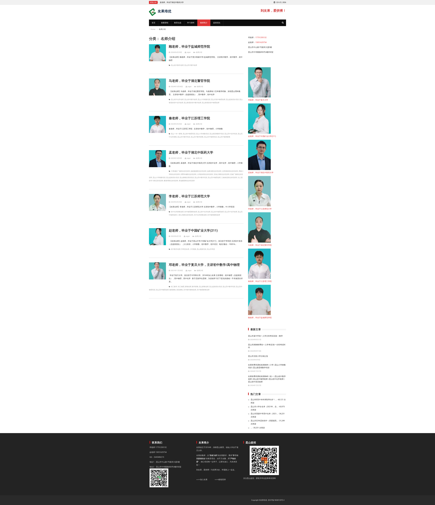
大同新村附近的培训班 (205, 174)
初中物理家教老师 (190, 212)
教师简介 (203, 23)
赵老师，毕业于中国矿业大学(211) (193, 230)
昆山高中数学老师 (190, 65)
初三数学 (174, 286)
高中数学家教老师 (189, 290)
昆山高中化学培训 (230, 134)
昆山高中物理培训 (210, 137)
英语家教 (179, 290)
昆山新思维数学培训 (216, 134)
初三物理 (181, 286)
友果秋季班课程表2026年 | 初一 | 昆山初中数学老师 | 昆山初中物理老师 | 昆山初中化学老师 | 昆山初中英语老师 (267, 379)
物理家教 (172, 290)
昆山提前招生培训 (232, 99)
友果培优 (164, 10)
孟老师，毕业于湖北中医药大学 (191, 152)
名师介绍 (199, 52)
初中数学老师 (175, 249)
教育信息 (177, 23)
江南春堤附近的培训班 (229, 177)
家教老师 (188, 286)
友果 (198, 447)
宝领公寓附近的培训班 (222, 174)
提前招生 (216, 23)
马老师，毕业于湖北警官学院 (189, 81)
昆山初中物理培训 (189, 134)
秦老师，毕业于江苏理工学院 (189, 118)
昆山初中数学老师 (177, 65)
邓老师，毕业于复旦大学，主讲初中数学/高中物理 (204, 265)
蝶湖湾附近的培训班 (171, 181)
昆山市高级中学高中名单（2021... (264, 414)
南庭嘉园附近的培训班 (199, 171)
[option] (180, 2)
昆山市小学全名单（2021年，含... (264, 407)
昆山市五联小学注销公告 (258, 356)
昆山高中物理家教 (224, 137)
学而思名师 (185, 249)
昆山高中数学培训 (183, 137)
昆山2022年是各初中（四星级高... (264, 421)
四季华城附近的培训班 (188, 174)
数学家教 (195, 286)
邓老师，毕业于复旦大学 (258, 100)
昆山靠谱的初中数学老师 (192, 103)
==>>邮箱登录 (220, 479)
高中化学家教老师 (200, 215)
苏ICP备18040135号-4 (276, 500)
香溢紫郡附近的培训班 (187, 181)
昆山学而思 (211, 249)
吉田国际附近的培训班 (230, 171)
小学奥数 (193, 249)
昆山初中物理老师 (217, 212)
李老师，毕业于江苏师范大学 (171, 2)
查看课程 (164, 23)
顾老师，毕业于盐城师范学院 (189, 46)
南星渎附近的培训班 (214, 171)
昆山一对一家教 (176, 134)
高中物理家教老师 (213, 215)
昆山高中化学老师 (230, 212)
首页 (153, 23)
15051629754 (261, 42)
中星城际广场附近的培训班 (180, 171)
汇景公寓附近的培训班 (185, 215)
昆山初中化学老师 (177, 99)
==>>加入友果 (201, 479)
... (251, 428)
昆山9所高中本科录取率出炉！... (264, 400)
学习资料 (190, 23)
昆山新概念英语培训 (187, 177)
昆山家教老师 (204, 286)
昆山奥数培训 (201, 249)
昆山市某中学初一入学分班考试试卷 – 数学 (265, 336)
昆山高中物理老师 (214, 177)
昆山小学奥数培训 (204, 99)
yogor (189, 52)
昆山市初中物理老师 (218, 99)
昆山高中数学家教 (197, 137)
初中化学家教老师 (177, 212)
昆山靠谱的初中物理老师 (210, 103)
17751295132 (261, 37)
